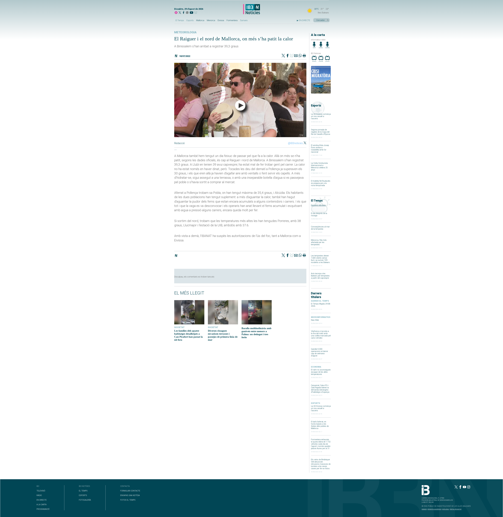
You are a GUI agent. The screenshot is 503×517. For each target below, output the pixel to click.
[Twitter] (283, 56)
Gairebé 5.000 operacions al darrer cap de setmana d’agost (319, 352)
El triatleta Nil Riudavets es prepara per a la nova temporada (320, 183)
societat (179, 327)
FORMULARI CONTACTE (130, 491)
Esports (190, 20)
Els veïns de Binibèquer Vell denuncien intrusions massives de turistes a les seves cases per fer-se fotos (320, 464)
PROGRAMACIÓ (43, 509)
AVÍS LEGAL (445, 509)
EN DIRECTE (42, 500)
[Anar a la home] (176, 12)
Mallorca (200, 20)
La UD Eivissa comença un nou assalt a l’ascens (321, 116)
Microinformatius (320, 317)
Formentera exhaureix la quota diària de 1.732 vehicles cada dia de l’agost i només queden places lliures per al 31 (320, 444)
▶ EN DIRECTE (303, 20)
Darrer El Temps (320, 301)
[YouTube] (191, 12)
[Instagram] (187, 12)
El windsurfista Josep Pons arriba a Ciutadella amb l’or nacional (320, 148)
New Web (315, 320)
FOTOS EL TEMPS (127, 500)
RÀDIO (39, 495)
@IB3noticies (295, 143)
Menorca (211, 20)
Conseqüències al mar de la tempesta (320, 228)
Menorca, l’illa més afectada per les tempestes (319, 242)
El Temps (180, 20)
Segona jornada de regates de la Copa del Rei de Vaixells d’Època (320, 132)
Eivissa (221, 20)
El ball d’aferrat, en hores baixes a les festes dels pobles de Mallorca (320, 425)
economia (316, 367)
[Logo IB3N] (251, 9)
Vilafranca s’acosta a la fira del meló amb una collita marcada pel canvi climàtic (321, 334)
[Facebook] (183, 12)
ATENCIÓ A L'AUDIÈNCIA (434, 509)
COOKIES (424, 509)
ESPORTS (83, 495)
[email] (296, 56)
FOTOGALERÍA (85, 500)
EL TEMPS (83, 491)
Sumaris (244, 20)
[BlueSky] (196, 12)
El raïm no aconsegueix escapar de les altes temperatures (321, 372)
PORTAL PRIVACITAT (455, 509)
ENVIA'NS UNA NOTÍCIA (130, 495)
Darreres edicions (318, 205)
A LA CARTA (42, 504)
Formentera (232, 20)
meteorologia (185, 32)
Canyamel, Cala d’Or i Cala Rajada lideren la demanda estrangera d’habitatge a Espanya (320, 388)
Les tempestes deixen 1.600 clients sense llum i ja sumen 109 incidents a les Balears (320, 259)
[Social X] (180, 12)
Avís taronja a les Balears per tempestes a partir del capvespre (320, 275)
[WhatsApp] (300, 56)
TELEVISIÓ (41, 491)
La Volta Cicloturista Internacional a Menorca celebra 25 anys (319, 166)
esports (315, 403)
